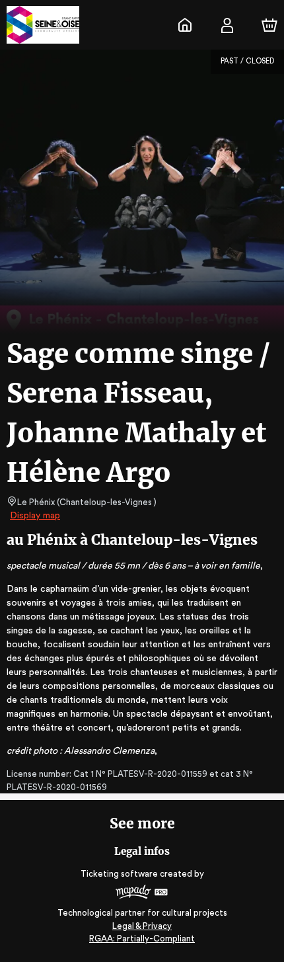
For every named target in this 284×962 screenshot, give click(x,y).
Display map (35, 515)
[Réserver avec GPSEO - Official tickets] (185, 25)
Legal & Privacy (142, 926)
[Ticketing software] (142, 893)
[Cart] (269, 25)
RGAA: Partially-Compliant (142, 938)
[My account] (227, 25)
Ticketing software (119, 873)
